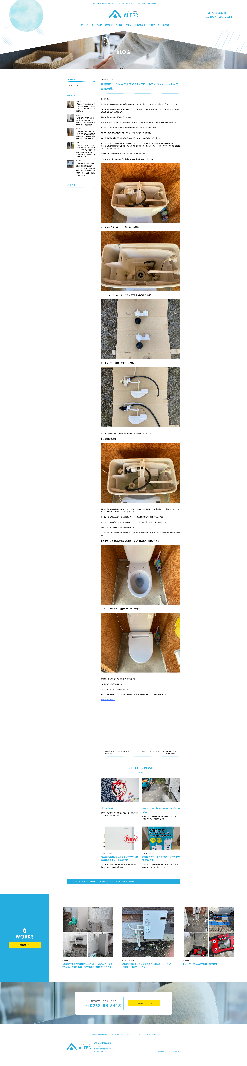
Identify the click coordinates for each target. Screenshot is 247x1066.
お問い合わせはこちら (108, 700)
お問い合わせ (154, 25)
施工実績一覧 (24, 945)
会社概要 (119, 25)
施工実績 (108, 25)
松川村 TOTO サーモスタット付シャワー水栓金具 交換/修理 (163, 752)
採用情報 (166, 25)
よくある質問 (140, 25)
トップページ (82, 25)
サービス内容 (96, 25)
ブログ (128, 25)
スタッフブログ (73, 85)
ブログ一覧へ (141, 751)
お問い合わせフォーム (144, 1003)
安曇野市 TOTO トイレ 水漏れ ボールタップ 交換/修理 (117, 752)
